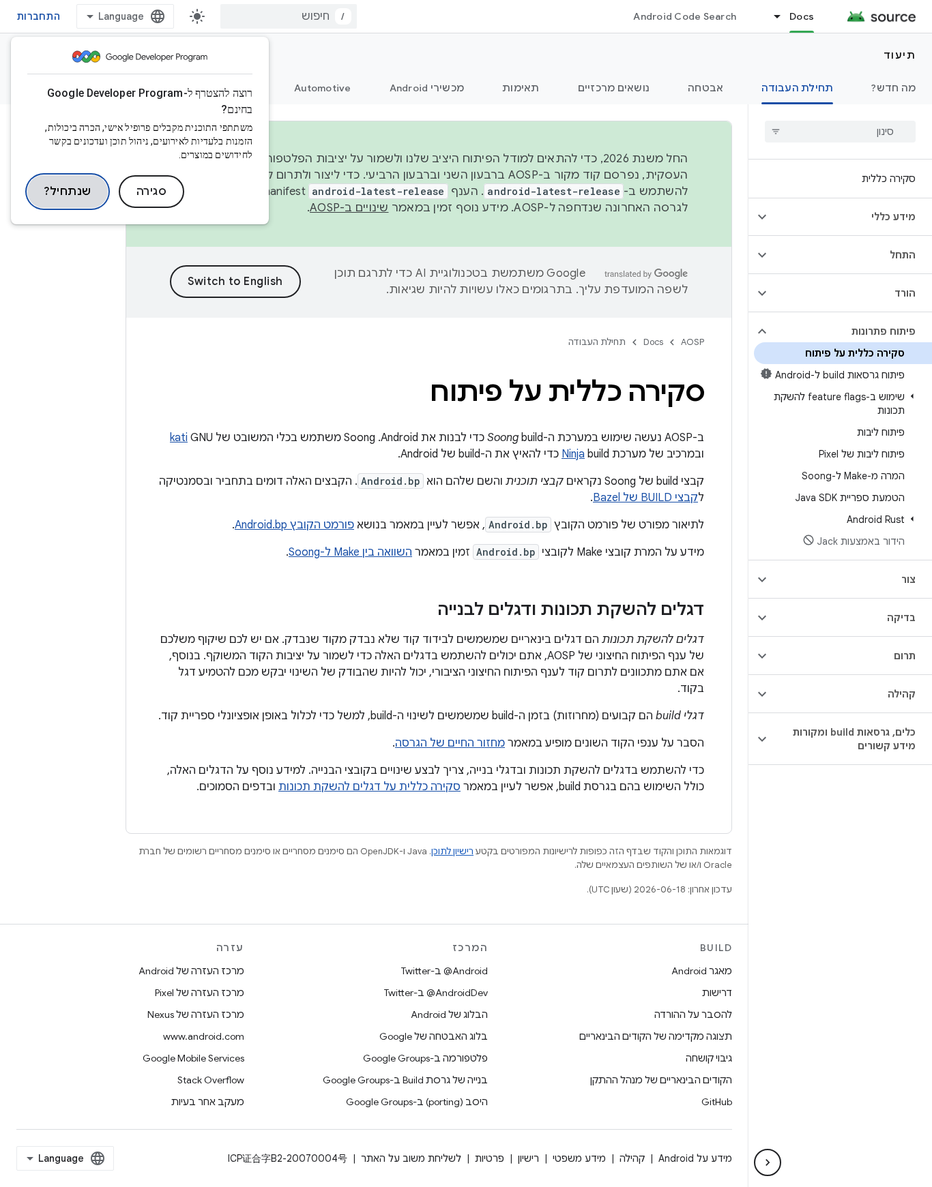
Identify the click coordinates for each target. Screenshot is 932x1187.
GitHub (716, 1102)
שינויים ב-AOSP (349, 208)
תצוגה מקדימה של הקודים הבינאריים (655, 1036)
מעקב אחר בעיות (207, 1102)
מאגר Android (701, 971)
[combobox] (288, 16)
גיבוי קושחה (709, 1058)
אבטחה (705, 88)
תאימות (521, 88)
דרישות (717, 993)
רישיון (528, 1158)
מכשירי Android (427, 88)
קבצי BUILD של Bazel (645, 498)
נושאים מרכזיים (614, 88)
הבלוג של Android (449, 1014)
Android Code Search (684, 16)
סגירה (151, 191)
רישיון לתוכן (452, 851)
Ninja (573, 454)
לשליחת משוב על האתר (411, 1158)
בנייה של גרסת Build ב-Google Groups (405, 1080)
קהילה (632, 1158)
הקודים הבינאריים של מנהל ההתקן (661, 1080)
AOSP (692, 342)
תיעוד (900, 55)
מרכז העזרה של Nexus (195, 1014)
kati (179, 438)
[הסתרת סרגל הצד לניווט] (767, 1162)
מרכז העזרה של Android (191, 971)
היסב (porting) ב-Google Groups (417, 1102)
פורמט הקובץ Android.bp (294, 525)
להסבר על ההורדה (693, 1014)
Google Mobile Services (193, 1058)
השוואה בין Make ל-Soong (350, 552)
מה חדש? (893, 88)
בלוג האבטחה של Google (433, 1036)
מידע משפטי (579, 1158)
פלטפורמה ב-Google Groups (425, 1058)
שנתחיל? (67, 191)
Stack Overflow (210, 1080)
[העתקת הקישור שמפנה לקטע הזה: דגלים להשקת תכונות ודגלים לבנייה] (423, 611)
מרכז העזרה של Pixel (199, 993)
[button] (851, 217)
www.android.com (203, 1036)
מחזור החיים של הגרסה (450, 743)
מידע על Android (695, 1158)
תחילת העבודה (797, 88)
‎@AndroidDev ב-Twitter (436, 993)
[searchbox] (840, 131)
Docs (801, 16)
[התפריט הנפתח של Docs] (771, 16)
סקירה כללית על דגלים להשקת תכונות (369, 787)
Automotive (322, 88)
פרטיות (489, 1158)
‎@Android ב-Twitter (444, 971)
